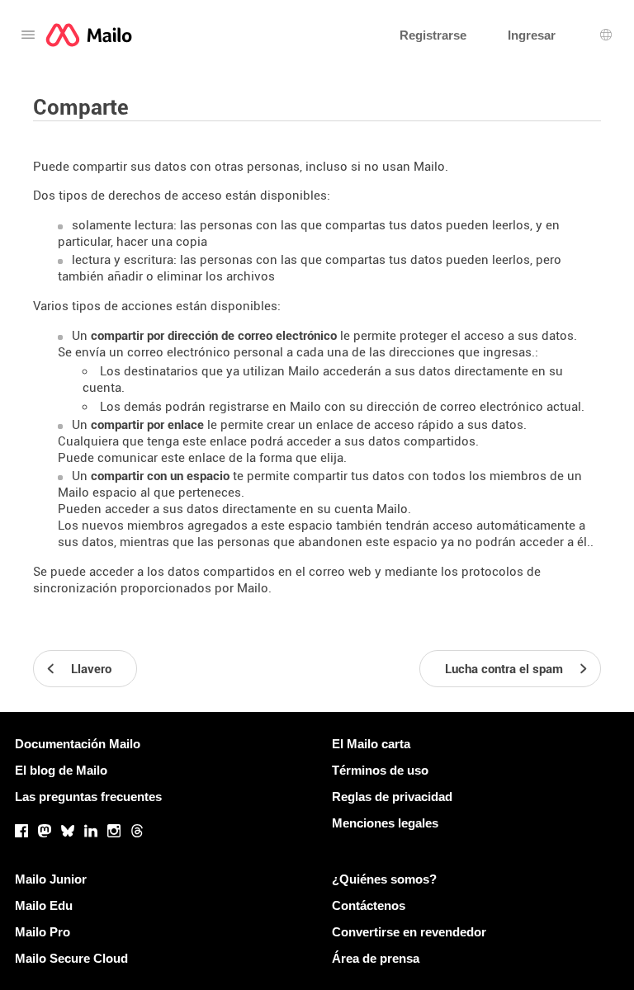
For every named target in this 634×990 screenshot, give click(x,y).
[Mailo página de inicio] (88, 35)
